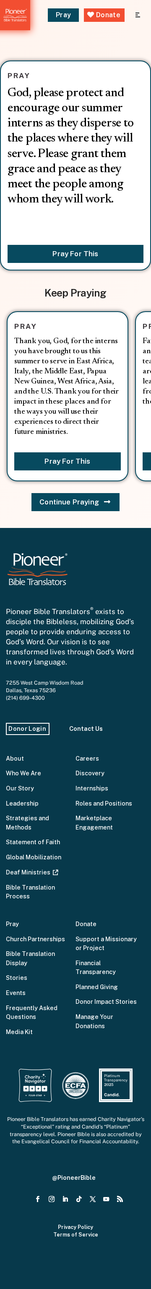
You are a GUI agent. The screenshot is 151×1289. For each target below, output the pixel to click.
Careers (87, 758)
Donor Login (27, 728)
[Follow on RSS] (120, 1199)
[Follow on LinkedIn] (65, 1199)
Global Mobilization (33, 857)
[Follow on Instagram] (52, 1199)
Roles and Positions (104, 803)
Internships (92, 788)
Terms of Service (75, 1234)
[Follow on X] (92, 1199)
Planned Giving (97, 986)
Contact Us (86, 728)
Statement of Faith (33, 841)
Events (16, 992)
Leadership (22, 803)
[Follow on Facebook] (38, 1199)
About (15, 758)
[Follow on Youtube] (106, 1199)
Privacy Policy (75, 1227)
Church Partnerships (35, 938)
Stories (16, 977)
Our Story (20, 788)
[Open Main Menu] (138, 15)
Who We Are (23, 773)
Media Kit (19, 1031)
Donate (107, 15)
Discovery (90, 773)
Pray (63, 15)
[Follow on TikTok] (79, 1199)
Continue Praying (69, 502)
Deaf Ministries (29, 872)
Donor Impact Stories (106, 1001)
